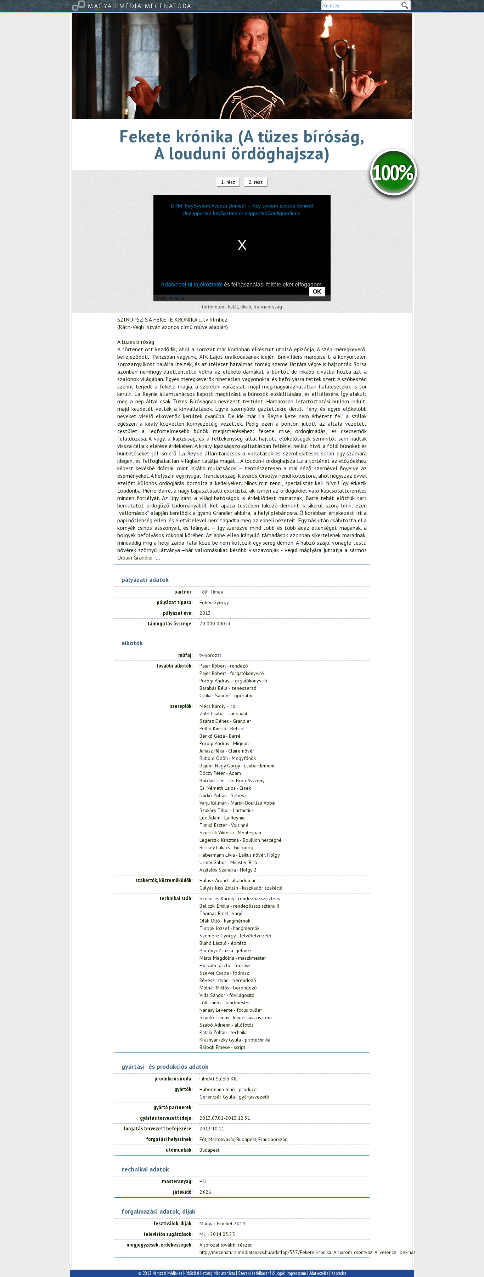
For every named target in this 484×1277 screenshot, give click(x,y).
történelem (214, 306)
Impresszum (296, 1273)
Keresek (405, 5)
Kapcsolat (338, 1273)
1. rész (228, 182)
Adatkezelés (318, 1273)
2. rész (256, 182)
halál (233, 306)
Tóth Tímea (211, 592)
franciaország (267, 306)
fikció (245, 306)
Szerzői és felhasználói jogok (261, 1273)
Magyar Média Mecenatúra (140, 5)
